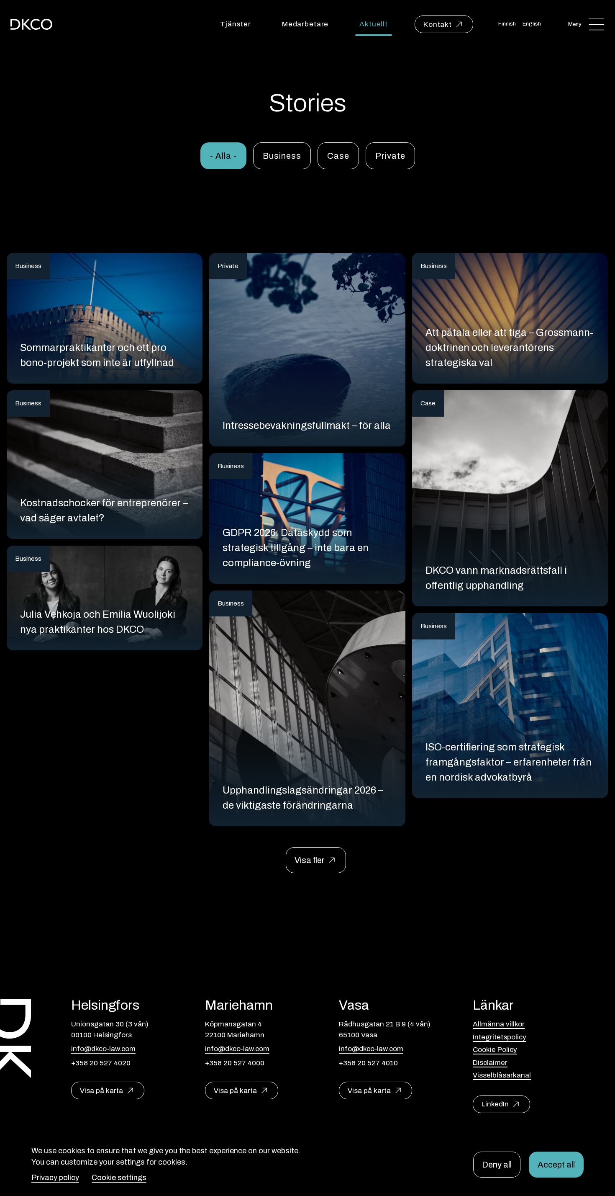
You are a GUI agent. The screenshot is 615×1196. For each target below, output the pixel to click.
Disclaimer (490, 1063)
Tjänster (235, 24)
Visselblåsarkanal (502, 1075)
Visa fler (310, 860)
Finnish (507, 24)
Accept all (556, 1164)
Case (338, 155)
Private (390, 155)
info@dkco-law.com (103, 1049)
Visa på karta (101, 1091)
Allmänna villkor (499, 1024)
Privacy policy (55, 1177)
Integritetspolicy (499, 1037)
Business (282, 155)
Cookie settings (119, 1177)
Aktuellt (373, 24)
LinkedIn (495, 1104)
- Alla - (223, 155)
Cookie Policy (495, 1050)
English (532, 24)
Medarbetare (305, 24)
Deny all (497, 1164)
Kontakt (437, 24)
